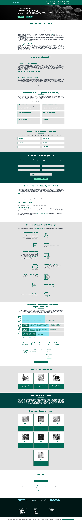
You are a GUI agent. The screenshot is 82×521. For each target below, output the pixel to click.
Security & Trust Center (37, 507)
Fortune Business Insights (53, 399)
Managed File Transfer (22, 512)
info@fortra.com (51, 509)
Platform (48, 3)
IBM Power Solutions (21, 513)
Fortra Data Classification (25, 348)
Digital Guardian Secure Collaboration (25, 351)
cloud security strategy (39, 228)
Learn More (21, 16)
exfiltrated (49, 101)
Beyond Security (33, 351)
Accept (64, 519)
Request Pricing (51, 508)
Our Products (36, 512)
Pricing (66, 1)
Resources (60, 3)
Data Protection (21, 509)
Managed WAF (49, 358)
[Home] (16, 2)
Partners (61, 1)
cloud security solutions (31, 236)
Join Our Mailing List (51, 510)
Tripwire (41, 349)
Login (50, 1)
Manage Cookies (71, 519)
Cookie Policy (24, 518)
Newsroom (35, 508)
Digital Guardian (33, 349)
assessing (55, 267)
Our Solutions (36, 513)
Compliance (20, 511)
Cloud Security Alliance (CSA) (34, 295)
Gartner (52, 29)
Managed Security (21, 510)
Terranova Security (25, 346)
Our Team (35, 511)
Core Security (33, 346)
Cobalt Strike (49, 349)
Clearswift (49, 347)
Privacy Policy (21, 518)
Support (58, 1)
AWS (52, 34)
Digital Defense (32, 347)
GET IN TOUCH (51, 505)
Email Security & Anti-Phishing (23, 508)
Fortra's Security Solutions (41, 362)
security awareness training (49, 286)
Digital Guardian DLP (25, 344)
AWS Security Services (41, 490)
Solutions (54, 3)
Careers (35, 510)
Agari (49, 344)
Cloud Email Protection (25, 216)
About (65, 3)
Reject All (67, 519)
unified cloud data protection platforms (42, 213)
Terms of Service (30, 518)
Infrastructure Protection (22, 507)
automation (30, 278)
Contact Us (54, 1)
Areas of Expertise (22, 505)
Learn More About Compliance (41, 178)
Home (18, 8)
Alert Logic (33, 344)
